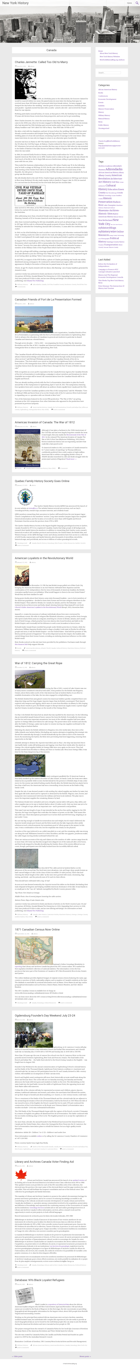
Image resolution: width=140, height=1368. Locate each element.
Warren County (113, 247)
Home (129, 3)
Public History (103, 125)
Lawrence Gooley (53, 914)
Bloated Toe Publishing (35, 281)
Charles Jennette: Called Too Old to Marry (41, 62)
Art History (104, 182)
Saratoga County (113, 242)
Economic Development (107, 99)
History (101, 112)
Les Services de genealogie (60, 1246)
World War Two (82, 284)
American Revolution (40, 407)
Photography (105, 238)
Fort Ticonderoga (111, 193)
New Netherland (105, 220)
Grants (114, 195)
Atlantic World (45, 648)
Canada (44, 284)
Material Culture (109, 208)
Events (100, 102)
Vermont (106, 247)
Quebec (77, 543)
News (100, 122)
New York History (15, 3)
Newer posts (85, 1356)
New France (59, 543)
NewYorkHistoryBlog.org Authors (112, 60)
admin (32, 66)
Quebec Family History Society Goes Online (42, 481)
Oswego (74, 914)
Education (113, 189)
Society (83, 543)
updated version (79, 1180)
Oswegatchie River (35, 409)
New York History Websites (110, 57)
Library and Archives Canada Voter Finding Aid (44, 1161)
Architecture (116, 178)
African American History (41, 1345)
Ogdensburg (24, 409)
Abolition (101, 166)
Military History (22, 284)
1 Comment (64, 468)
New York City (82, 1345)
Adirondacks (37, 284)
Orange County (113, 235)
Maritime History (73, 648)
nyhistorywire (107, 231)
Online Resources (69, 543)
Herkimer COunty (70, 284)
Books (19, 468)
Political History (80, 1265)
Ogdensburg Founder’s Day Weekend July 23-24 (45, 1015)
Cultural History (61, 648)
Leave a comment (59, 409)
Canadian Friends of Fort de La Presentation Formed (48, 299)
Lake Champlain (110, 205)
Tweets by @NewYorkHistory (109, 141)
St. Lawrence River (51, 1149)
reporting (18, 966)
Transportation (111, 245)
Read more (71, 459)
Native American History (39, 468)
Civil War (50, 284)
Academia (108, 166)
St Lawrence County (38, 1149)
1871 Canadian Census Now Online (37, 929)
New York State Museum (116, 224)
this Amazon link (21, 644)
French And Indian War (74, 407)
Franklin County (58, 284)
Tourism (101, 245)
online (39, 1136)
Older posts (17, 1356)
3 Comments (21, 287)
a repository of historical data (58, 1304)
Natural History (104, 119)
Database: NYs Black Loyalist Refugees (39, 1280)
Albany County (104, 175)
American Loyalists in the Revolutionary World (44, 558)
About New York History (109, 53)
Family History (42, 543)
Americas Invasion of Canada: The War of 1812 (45, 422)
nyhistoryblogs (107, 227)
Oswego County (82, 914)
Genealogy (50, 543)
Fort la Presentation (59, 407)
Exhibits (101, 106)
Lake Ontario (42, 914)
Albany (121, 172)
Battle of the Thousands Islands (43, 1147)
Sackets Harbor (20, 917)
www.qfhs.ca (33, 508)
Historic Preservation (106, 109)
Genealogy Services (37, 1208)
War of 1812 (45, 409)
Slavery (121, 242)
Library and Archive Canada (53, 1265)
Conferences (103, 96)
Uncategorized (22, 543)
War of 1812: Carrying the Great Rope (38, 663)
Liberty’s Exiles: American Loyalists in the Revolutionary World (38, 607)
